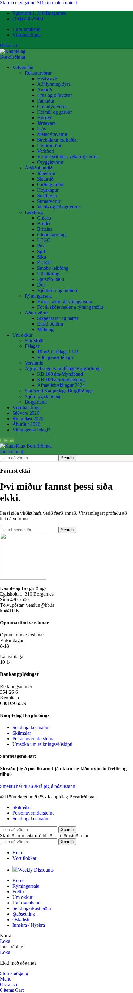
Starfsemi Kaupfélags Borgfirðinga (59, 390)
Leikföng (34, 212)
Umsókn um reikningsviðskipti (42, 744)
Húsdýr (44, 117)
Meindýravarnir (52, 134)
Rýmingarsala (38, 296)
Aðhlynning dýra (54, 84)
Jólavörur (46, 173)
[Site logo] (25, 56)
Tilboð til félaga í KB (58, 351)
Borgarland (36, 402)
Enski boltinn (50, 323)
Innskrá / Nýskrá (28, 925)
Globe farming (51, 234)
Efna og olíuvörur (54, 95)
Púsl (41, 245)
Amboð (44, 89)
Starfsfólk (34, 340)
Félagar (32, 346)
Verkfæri (45, 151)
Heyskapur (47, 190)
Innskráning (11, 451)
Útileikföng (48, 273)
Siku (41, 257)
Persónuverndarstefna (33, 738)
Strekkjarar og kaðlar (57, 139)
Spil (41, 251)
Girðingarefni (50, 184)
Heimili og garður (54, 112)
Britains (44, 229)
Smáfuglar (47, 195)
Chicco (44, 218)
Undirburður (49, 145)
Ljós (41, 128)
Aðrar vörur (36, 312)
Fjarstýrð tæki (50, 279)
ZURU (44, 262)
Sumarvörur (48, 201)
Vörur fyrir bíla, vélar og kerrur (67, 156)
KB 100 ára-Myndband (60, 374)
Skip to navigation (18, 2)
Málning (45, 329)
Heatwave (47, 78)
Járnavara (46, 123)
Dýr (41, 284)
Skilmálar (21, 733)
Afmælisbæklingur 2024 (61, 385)
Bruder (44, 223)
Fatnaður (45, 100)
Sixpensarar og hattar (57, 318)
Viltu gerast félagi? (55, 357)
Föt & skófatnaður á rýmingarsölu (70, 307)
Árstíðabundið (39, 167)
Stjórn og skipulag (42, 396)
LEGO (44, 240)
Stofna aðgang (14, 973)
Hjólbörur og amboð (57, 290)
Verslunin (34, 362)
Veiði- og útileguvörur (58, 206)
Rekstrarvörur (38, 73)
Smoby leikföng (52, 268)
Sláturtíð (45, 179)
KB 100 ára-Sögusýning (61, 379)
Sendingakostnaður (31, 727)
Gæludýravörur (52, 106)
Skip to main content (57, 2)
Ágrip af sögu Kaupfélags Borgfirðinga (63, 368)
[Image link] (23, 577)
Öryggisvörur (50, 162)
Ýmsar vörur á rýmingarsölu (64, 301)
